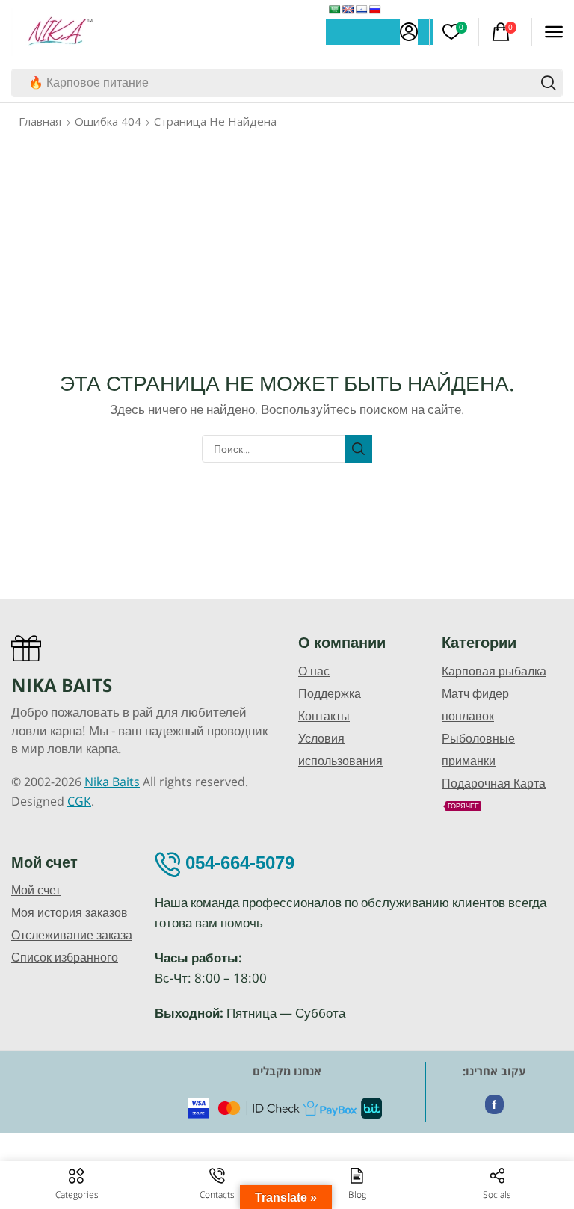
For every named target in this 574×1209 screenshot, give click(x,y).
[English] (348, 9)
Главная (40, 121)
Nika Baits (112, 781)
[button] (409, 32)
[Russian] (375, 9)
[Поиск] (548, 82)
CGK (79, 801)
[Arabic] (335, 9)
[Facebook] (494, 1104)
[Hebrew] (362, 9)
